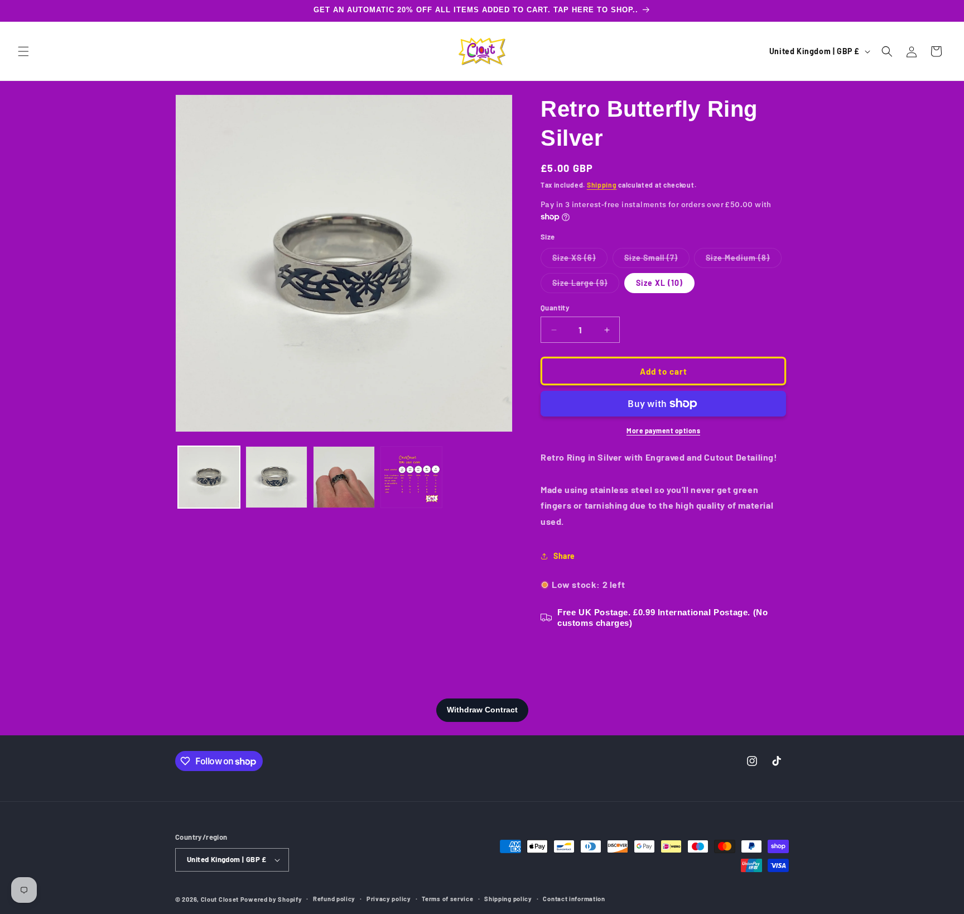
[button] (23, 51)
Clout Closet (220, 899)
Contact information (574, 898)
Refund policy (334, 898)
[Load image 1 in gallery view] (209, 477)
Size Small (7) (657, 260)
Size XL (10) (659, 283)
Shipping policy (508, 898)
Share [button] (564, 556)
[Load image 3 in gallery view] (344, 477)
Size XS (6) (580, 260)
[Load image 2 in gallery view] (276, 477)
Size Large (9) (585, 285)
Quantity (555, 307)
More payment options (663, 430)
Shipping (602, 185)
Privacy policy (389, 898)
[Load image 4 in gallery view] (411, 477)
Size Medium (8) (744, 260)
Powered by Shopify (271, 899)
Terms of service (447, 898)
